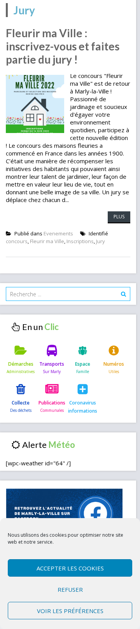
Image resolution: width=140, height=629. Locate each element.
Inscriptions (80, 241)
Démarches (20, 364)
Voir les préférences (70, 611)
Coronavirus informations (82, 406)
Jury (100, 241)
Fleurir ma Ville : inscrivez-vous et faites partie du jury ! (62, 46)
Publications (51, 402)
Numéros (113, 364)
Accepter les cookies (70, 568)
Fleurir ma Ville (47, 241)
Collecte (21, 402)
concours (17, 241)
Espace (82, 364)
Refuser (70, 589)
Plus (119, 216)
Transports (51, 364)
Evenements (58, 233)
